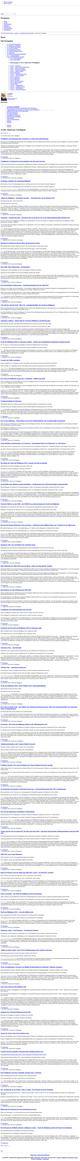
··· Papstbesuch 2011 (17, 86)
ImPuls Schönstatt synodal (14, 51)
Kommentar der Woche (14, 50)
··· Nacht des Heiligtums (18, 70)
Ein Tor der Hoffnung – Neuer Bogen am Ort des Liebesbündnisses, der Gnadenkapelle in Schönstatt (33, 421)
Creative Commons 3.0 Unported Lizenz (67, 1157)
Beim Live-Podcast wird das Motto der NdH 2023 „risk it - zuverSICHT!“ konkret (27, 872)
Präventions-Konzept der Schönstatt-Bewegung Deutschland (22, 108)
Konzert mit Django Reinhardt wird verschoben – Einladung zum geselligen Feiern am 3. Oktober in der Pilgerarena (38, 525)
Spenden (9, 126)
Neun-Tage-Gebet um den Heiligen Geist (13, 987)
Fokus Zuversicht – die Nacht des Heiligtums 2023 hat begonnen (21, 894)
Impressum (34, 1155)
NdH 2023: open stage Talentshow (11, 854)
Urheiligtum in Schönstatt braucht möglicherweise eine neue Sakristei (23, 161)
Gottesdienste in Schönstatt (13, 115)
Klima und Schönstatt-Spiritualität (16, 54)
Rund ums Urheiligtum (13, 45)
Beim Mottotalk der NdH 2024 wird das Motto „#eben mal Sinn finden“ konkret (26, 566)
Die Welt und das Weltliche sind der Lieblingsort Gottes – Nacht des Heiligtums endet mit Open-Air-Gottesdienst (36, 1128)
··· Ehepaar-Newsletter (17, 68)
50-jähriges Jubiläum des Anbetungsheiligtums (16, 181)
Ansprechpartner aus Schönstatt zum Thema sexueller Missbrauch (23, 109)
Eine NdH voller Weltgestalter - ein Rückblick (15, 267)
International (15, 72)
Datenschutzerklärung (43, 1155)
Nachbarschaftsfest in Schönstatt (11, 401)
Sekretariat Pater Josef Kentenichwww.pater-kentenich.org (12, 99)
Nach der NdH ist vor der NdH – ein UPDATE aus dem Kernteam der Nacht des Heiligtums (30, 504)
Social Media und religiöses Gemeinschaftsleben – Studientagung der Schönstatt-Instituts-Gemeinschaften (34, 484)
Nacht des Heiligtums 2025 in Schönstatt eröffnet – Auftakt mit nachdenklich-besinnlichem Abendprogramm (35, 342)
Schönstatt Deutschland (14, 44)
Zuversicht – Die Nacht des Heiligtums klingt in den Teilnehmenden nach (24, 724)
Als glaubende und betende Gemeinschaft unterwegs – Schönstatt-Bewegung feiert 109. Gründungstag (33, 789)
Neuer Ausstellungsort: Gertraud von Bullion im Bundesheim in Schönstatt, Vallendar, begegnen (31, 967)
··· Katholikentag (16, 85)
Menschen (15, 79)
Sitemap (9, 121)
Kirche (14, 84)
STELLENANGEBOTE (13, 119)
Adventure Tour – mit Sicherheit (11, 647)
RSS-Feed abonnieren (12, 112)
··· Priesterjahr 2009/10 (18, 89)
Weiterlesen (5, 157)
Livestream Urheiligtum (13, 107)
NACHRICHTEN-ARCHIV (26, 33)
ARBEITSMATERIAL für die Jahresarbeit (17, 111)
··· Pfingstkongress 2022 (18, 74)
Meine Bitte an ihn (10, 96)
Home (11, 33)
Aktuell (16, 33)
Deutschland (15, 59)
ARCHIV (9, 122)
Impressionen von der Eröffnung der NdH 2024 (16, 590)
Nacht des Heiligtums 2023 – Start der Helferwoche (17, 912)
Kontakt (9, 125)
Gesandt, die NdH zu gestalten (10, 360)
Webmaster (46, 1159)
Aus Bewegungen (12, 48)
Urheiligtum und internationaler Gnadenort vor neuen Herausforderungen (24, 139)
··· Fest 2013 (15, 65)
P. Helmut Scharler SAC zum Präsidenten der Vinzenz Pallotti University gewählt (26, 765)
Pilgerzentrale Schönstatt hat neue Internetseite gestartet (18, 1109)
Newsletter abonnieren (12, 114)
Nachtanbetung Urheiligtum (14, 116)
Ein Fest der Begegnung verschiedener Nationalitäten (18, 811)
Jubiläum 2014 (16, 82)
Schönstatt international (14, 47)
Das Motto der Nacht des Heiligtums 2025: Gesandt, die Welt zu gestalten (24, 463)
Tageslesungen (10, 118)
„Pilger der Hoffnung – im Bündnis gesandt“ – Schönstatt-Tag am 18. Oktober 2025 (28, 198)
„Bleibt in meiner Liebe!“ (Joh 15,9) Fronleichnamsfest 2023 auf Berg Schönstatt (26, 950)
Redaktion (39, 1159)
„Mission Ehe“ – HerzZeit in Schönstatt (13, 667)
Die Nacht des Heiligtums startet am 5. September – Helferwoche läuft (23, 378)
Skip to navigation (8, 2)
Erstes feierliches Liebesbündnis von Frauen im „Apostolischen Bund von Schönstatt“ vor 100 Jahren (33, 443)
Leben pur (15, 77)
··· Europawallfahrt (17, 75)
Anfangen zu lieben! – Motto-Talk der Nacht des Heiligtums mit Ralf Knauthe (25, 321)
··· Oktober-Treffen (16, 71)
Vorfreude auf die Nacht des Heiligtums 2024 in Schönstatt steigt (21, 628)
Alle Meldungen (16, 58)
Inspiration (10, 52)
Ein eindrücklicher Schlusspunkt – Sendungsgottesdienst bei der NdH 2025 (25, 285)
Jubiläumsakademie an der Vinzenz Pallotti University (18, 744)
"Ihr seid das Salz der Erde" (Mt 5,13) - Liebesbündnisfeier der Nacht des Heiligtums (28, 305)
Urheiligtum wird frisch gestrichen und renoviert (16, 609)
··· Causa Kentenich (13, 55)
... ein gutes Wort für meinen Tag (9, 94)
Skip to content (7, 3)
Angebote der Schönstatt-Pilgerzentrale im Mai (16, 1012)
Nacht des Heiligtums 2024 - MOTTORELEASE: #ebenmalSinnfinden (23, 686)
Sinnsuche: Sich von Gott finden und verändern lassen (18, 545)
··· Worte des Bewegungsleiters (19, 67)
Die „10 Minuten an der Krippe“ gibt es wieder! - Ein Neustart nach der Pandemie (27, 1089)
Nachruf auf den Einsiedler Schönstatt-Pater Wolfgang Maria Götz (22, 1051)
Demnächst (15, 78)
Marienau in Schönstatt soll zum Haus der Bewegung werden (20, 243)
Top (2, 1151)
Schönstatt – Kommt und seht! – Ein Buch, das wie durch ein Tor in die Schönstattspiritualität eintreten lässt (35, 217)
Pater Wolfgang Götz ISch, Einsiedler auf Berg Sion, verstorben (21, 1072)
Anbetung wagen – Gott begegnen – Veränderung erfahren (19, 930)
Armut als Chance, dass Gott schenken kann (15, 1033)
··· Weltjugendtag (16, 88)
